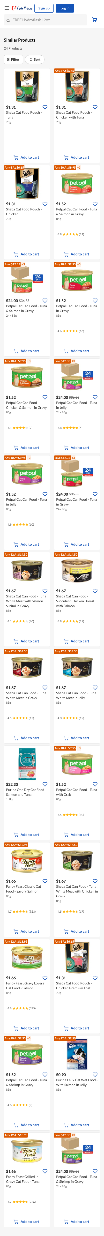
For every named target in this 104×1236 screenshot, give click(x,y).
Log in (64, 8)
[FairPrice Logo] (22, 8)
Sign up (44, 8)
